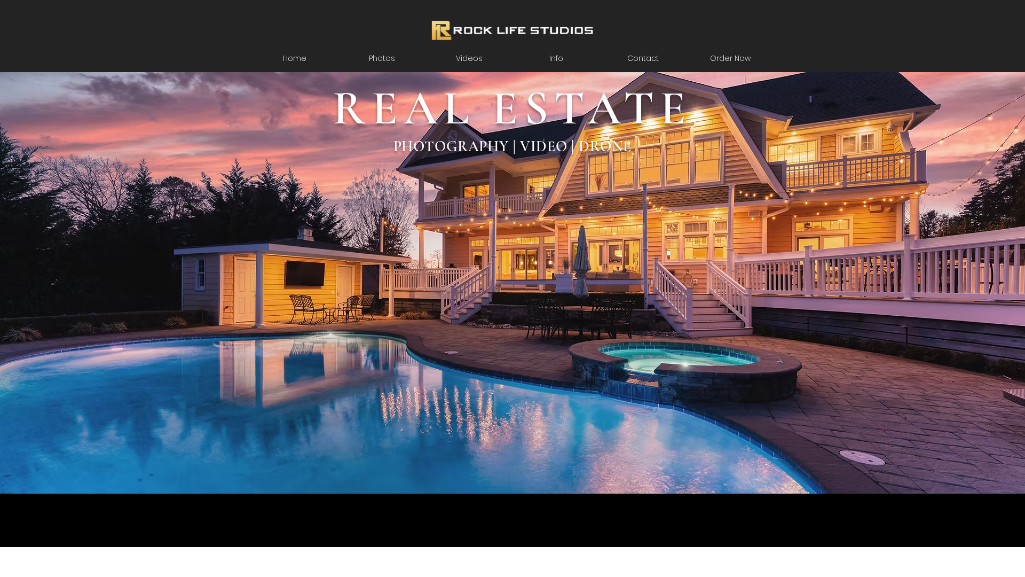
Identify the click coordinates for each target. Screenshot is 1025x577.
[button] (556, 58)
